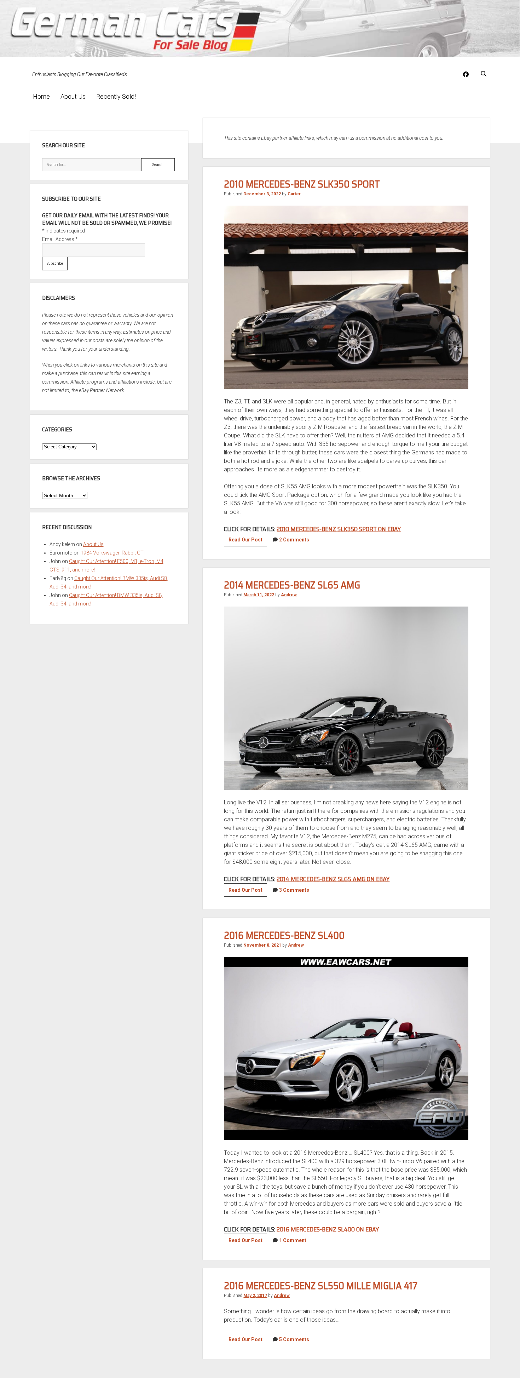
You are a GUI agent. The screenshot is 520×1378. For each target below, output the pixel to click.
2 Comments (294, 539)
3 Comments (294, 890)
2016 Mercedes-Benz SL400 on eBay (328, 1229)
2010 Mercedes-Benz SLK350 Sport (302, 184)
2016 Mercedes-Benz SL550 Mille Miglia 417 (320, 1285)
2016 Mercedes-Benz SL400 (284, 935)
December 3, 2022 (262, 193)
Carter (294, 193)
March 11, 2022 (258, 594)
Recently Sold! (116, 96)
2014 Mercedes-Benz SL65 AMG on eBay (333, 879)
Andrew (289, 594)
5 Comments (294, 1339)
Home (41, 96)
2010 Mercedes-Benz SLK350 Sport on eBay (339, 529)
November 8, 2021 (262, 945)
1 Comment (292, 1240)
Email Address (60, 239)
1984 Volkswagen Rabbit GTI (113, 553)
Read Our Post (248, 541)
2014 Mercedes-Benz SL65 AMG (292, 585)
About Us (73, 96)
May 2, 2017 (255, 1295)
